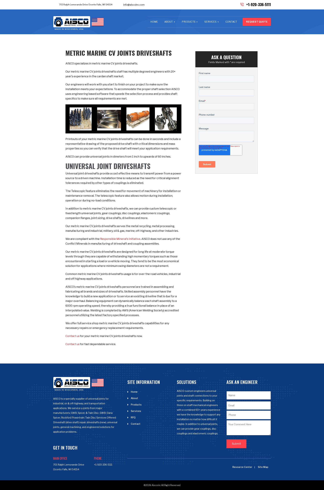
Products (188, 21)
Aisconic (156, 485)
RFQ (133, 417)
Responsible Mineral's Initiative (120, 239)
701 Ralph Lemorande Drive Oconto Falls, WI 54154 (85, 4)
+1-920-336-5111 (258, 4)
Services (210, 21)
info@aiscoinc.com (134, 4)
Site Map (263, 467)
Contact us (72, 336)
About (168, 21)
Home (154, 21)
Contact (231, 21)
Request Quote (256, 21)
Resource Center (242, 467)
